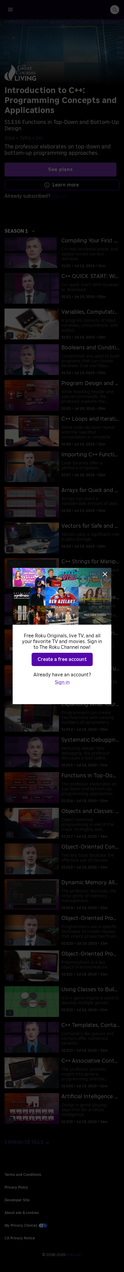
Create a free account (62, 659)
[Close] (105, 574)
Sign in (62, 682)
